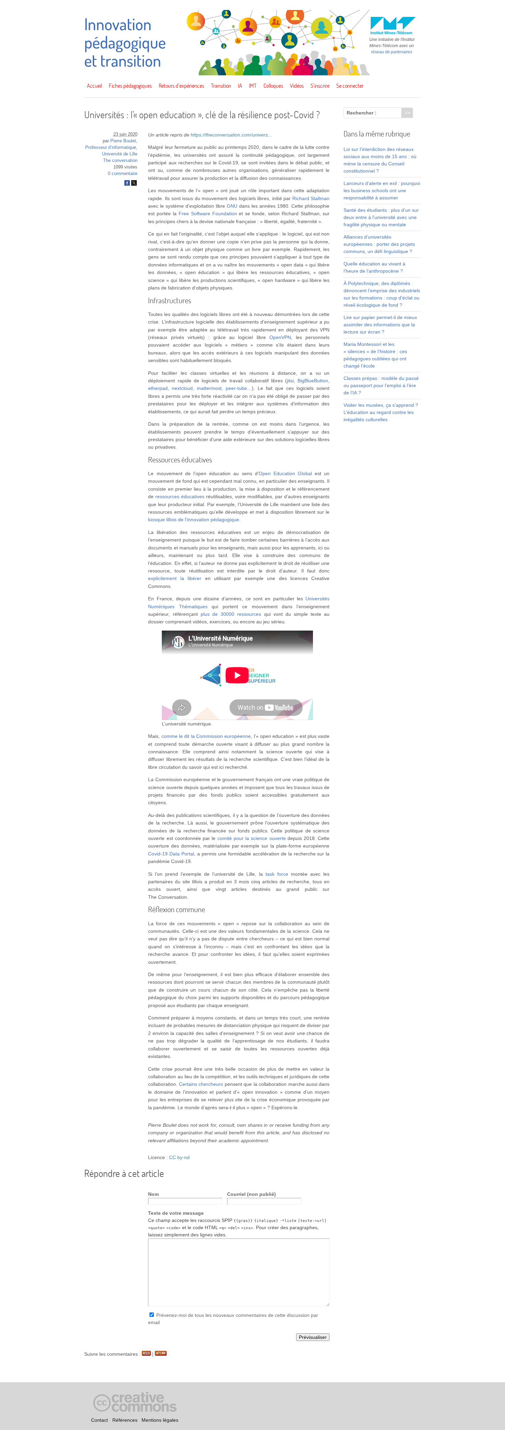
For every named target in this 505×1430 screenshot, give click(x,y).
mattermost (209, 388)
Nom (153, 1194)
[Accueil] (252, 73)
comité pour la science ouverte (251, 838)
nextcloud (182, 388)
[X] (134, 184)
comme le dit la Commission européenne (206, 736)
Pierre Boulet (123, 141)
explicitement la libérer (174, 578)
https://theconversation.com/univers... (231, 135)
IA (240, 85)
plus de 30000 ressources (231, 614)
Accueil (94, 85)
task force (277, 874)
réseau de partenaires (391, 52)
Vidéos (297, 85)
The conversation (120, 160)
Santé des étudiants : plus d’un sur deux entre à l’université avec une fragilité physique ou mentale (381, 217)
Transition (221, 85)
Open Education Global (285, 473)
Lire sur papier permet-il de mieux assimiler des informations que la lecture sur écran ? (380, 325)
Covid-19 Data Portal (171, 853)
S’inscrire (320, 85)
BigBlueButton (313, 380)
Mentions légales (160, 1420)
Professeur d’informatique (110, 147)
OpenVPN (280, 337)
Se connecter (349, 85)
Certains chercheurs (201, 1084)
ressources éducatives (179, 496)
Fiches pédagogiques (130, 85)
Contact (99, 1420)
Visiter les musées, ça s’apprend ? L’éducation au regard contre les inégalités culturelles (381, 412)
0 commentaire (122, 173)
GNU (232, 206)
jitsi (290, 380)
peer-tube (236, 388)
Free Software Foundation (208, 213)
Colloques (273, 85)
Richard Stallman (311, 198)
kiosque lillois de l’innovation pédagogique (193, 519)
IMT (253, 85)
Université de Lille (119, 154)
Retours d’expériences (181, 85)
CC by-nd (179, 1157)
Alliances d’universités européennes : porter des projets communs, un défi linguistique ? (379, 244)
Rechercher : (362, 113)
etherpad (158, 388)
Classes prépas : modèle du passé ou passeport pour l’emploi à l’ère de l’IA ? (381, 385)
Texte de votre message (176, 1213)
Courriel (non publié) (251, 1194)
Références (124, 1420)
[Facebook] (127, 184)
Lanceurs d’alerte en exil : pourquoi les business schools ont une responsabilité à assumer (382, 190)
